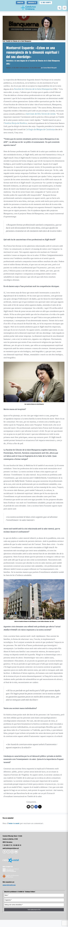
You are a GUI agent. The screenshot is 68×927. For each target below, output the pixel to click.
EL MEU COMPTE (46, 2)
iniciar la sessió (13, 823)
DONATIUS (20, 2)
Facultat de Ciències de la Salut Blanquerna (33, 89)
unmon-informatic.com (9, 885)
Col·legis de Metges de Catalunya (40, 129)
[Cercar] (59, 8)
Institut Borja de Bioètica (16, 123)
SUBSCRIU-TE (32, 2)
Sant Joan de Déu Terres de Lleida (40, 114)
